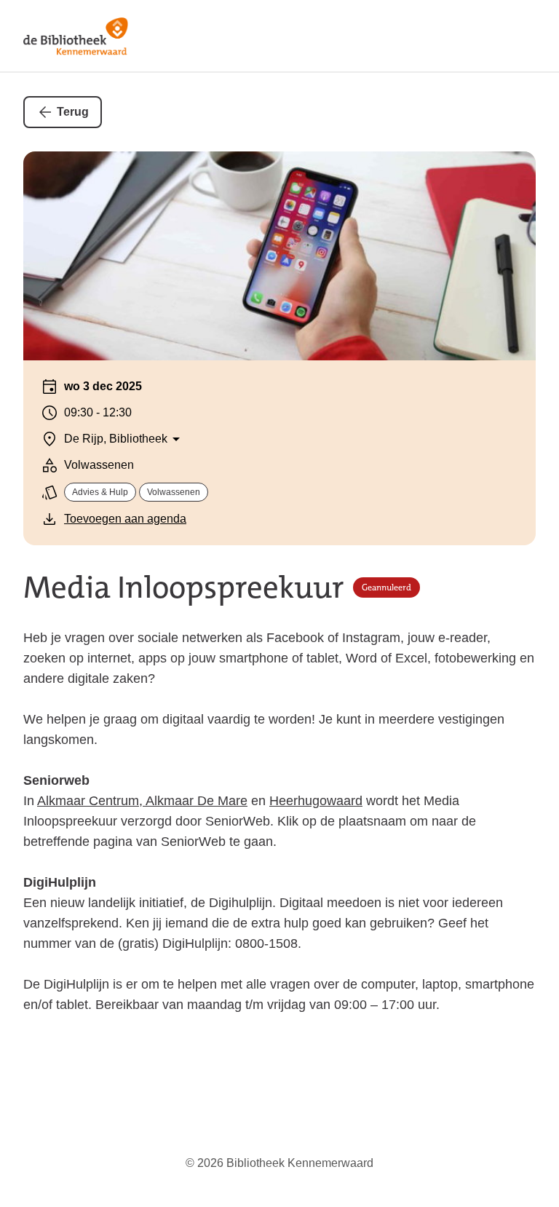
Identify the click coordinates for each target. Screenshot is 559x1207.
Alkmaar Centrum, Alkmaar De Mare (142, 801)
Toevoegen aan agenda (125, 519)
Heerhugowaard (315, 801)
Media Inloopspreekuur (183, 588)
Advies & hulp (100, 492)
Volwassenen (173, 492)
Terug (73, 112)
